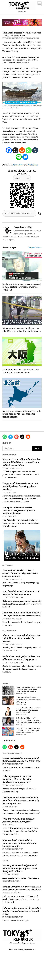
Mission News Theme (15, 950)
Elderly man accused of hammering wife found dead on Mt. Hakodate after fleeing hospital (21, 413)
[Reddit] (22, 150)
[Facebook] (9, 150)
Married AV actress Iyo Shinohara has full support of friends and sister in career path (28, 710)
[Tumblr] (35, 150)
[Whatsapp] (29, 150)
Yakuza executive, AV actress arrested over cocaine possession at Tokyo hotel (28, 699)
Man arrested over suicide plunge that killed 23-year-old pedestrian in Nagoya (21, 638)
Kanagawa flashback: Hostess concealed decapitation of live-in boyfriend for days (18, 510)
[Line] (19, 157)
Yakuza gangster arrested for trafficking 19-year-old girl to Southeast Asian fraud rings (17, 779)
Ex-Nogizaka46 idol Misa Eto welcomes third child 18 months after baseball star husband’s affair (28, 720)
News (21, 164)
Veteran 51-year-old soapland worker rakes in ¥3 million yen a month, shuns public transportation (21, 462)
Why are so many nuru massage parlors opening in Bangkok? (18, 820)
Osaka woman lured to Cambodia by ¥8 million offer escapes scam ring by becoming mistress (20, 800)
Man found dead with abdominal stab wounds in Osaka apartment (21, 593)
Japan (15, 164)
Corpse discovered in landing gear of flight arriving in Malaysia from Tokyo (21, 759)
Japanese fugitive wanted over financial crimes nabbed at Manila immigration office (19, 842)
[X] (15, 150)
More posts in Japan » (35, 247)
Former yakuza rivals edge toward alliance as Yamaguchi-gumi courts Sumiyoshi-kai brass (28, 689)
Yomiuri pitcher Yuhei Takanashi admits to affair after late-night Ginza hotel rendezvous (28, 730)
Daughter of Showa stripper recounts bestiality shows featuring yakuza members (21, 486)
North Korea (33, 164)
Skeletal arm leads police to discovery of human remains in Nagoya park (21, 658)
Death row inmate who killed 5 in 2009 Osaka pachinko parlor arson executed (21, 614)
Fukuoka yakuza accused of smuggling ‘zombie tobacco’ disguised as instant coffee (21, 910)
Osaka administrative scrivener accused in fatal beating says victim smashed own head (20, 573)
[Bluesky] (25, 157)
